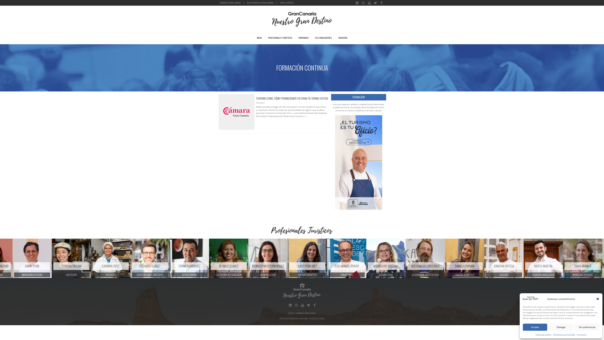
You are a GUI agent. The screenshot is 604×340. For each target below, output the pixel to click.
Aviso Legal (303, 318)
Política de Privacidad (289, 318)
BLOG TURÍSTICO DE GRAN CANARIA (260, 2)
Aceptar (535, 327)
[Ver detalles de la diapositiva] (19, 258)
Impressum (582, 334)
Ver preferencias (587, 327)
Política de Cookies (316, 318)
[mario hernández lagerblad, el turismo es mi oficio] (358, 162)
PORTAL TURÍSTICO (287, 2)
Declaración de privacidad (564, 334)
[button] (597, 298)
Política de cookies (543, 334)
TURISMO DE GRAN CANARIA (229, 2)
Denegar (561, 327)
